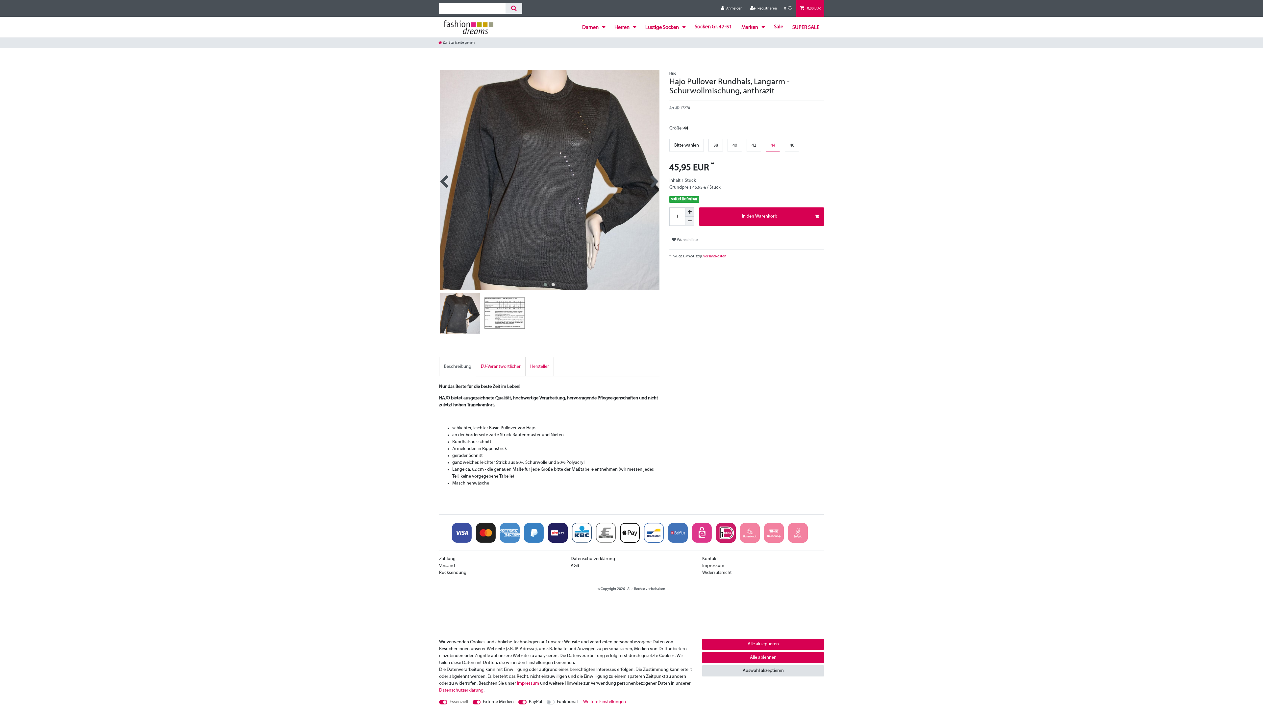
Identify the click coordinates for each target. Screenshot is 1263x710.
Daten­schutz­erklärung (461, 690)
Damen (591, 27)
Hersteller (539, 366)
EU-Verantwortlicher (501, 366)
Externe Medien (498, 701)
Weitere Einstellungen (604, 701)
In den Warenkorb (759, 216)
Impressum (713, 565)
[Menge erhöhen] (689, 212)
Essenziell (459, 701)
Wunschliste (687, 240)
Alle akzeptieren (763, 644)
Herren (622, 27)
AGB (575, 565)
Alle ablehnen (763, 657)
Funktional (567, 701)
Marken (750, 27)
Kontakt (710, 558)
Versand (447, 565)
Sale (778, 27)
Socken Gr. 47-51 (713, 27)
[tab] (457, 366)
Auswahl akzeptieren (763, 670)
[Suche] (514, 8)
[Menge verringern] (689, 221)
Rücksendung (452, 572)
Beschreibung (457, 366)
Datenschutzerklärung (593, 558)
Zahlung (447, 558)
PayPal (535, 701)
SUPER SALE (805, 27)
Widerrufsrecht (717, 572)
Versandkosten (714, 256)
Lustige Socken (662, 27)
